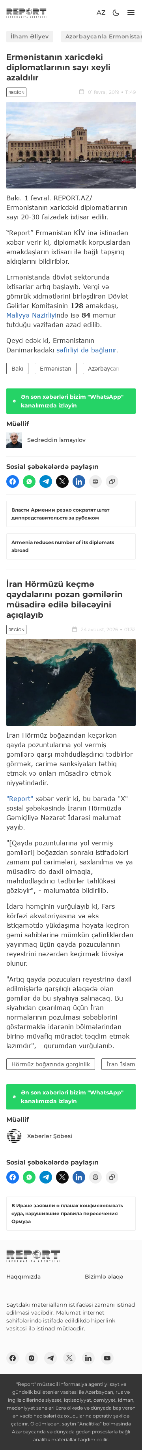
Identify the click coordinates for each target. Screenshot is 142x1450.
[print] (95, 481)
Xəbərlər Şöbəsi (49, 1136)
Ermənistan (55, 368)
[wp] (29, 481)
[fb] (12, 481)
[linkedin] (79, 481)
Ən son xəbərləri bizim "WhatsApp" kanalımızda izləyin (72, 401)
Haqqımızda (23, 1276)
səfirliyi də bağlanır (86, 350)
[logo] (26, 13)
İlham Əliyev (30, 36)
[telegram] (45, 481)
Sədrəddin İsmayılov (56, 439)
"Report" (19, 798)
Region (16, 92)
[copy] (112, 481)
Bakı (17, 368)
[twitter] (62, 481)
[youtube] (107, 1358)
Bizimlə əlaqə (104, 1276)
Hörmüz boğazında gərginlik (50, 1064)
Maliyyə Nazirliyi (31, 315)
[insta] (31, 1358)
